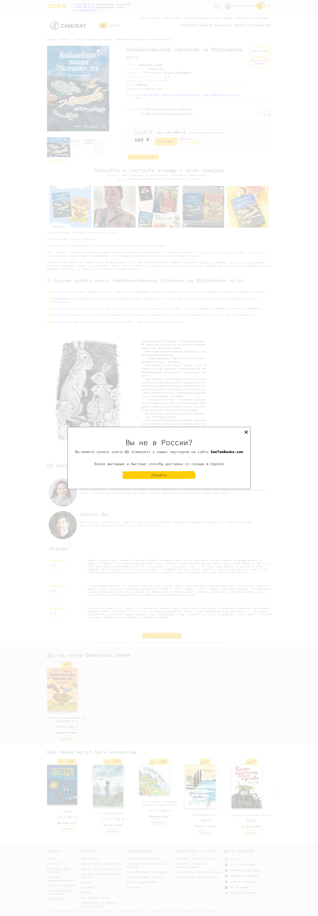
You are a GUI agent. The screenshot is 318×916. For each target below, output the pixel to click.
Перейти (158, 475)
